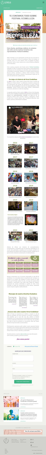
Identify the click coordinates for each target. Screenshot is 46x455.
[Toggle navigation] (43, 2)
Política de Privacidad (15, 442)
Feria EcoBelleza (19, 45)
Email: (13, 368)
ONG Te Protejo (34, 45)
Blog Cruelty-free (23, 439)
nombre (14, 363)
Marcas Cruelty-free (15, 440)
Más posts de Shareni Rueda (31, 346)
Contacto (21, 440)
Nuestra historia (26, 45)
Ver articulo (23, 406)
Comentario (15, 353)
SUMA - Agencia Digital (37, 453)
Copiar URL (17, 346)
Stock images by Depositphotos (37, 450)
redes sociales (23, 334)
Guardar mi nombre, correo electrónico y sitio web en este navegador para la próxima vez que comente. (22, 377)
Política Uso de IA (23, 442)
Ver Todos (40, 393)
